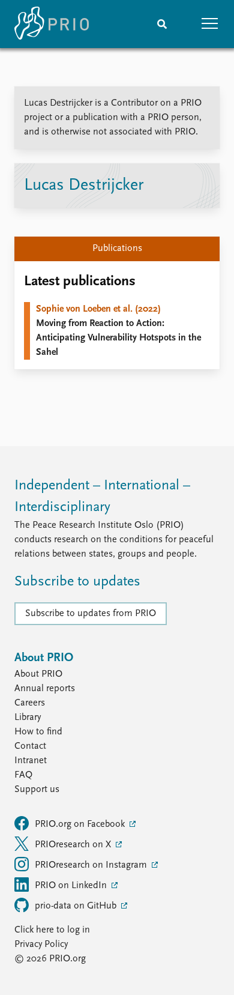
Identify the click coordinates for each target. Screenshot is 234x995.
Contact (30, 746)
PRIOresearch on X (74, 845)
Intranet (30, 761)
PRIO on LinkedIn (72, 886)
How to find (38, 732)
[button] (210, 24)
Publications (117, 248)
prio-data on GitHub (77, 906)
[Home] (51, 24)
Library (27, 717)
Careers (29, 703)
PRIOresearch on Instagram (92, 865)
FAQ (23, 775)
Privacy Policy (41, 944)
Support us (36, 789)
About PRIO (38, 674)
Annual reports (44, 689)
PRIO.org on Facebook (81, 824)
